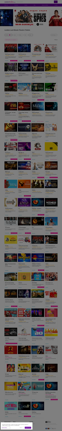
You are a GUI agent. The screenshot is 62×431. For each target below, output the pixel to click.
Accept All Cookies (28, 427)
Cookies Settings (4, 427)
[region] (16, 426)
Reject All (21, 427)
